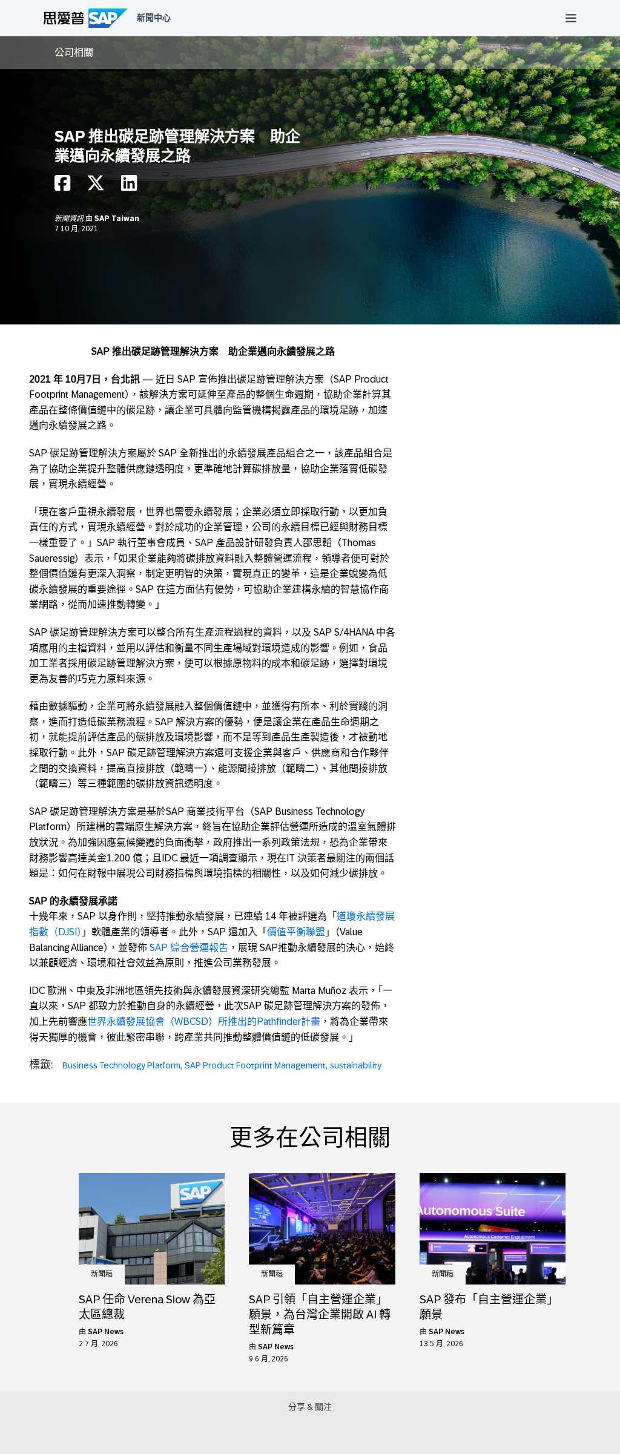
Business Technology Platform (121, 1065)
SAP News (106, 1331)
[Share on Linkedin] (129, 186)
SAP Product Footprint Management (255, 1065)
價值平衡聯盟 (296, 932)
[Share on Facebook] (62, 186)
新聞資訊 (69, 218)
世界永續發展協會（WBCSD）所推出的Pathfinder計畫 (203, 1021)
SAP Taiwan (116, 218)
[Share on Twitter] (96, 186)
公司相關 (73, 52)
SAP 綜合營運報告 (189, 947)
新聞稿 (102, 1274)
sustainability (355, 1065)
